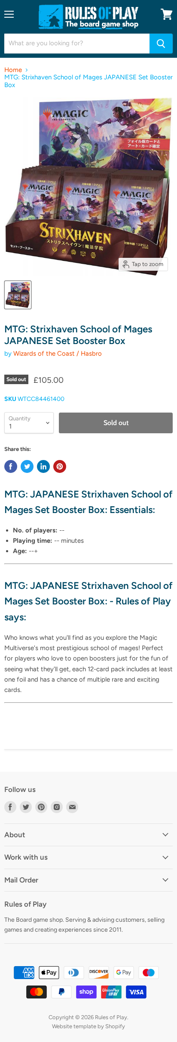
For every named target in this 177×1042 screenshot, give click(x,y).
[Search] (161, 43)
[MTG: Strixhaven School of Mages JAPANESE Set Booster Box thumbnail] (18, 295)
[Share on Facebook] (10, 466)
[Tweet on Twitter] (27, 466)
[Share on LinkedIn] (43, 466)
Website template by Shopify (88, 1026)
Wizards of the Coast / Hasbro (57, 353)
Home (13, 70)
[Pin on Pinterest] (59, 466)
